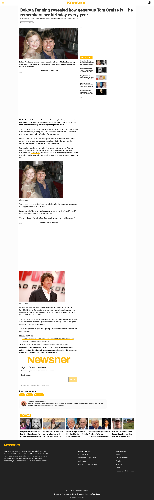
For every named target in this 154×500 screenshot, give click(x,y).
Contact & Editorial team (88, 464)
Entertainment (122, 458)
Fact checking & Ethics (87, 458)
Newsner (22, 18)
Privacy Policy (83, 454)
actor (45, 310)
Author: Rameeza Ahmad (26, 21)
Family (118, 461)
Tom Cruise (35, 153)
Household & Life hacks (125, 471)
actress (29, 395)
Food (118, 468)
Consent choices (77, 497)
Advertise (82, 461)
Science (119, 464)
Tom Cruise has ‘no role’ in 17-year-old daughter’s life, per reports (44, 344)
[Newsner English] (76, 3)
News (27, 18)
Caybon (96, 494)
